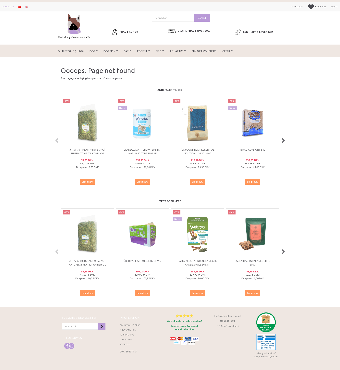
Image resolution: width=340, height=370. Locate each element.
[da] (19, 6)
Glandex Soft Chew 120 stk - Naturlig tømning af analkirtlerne (143, 153)
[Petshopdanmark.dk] (74, 26)
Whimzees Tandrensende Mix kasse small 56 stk (198, 262)
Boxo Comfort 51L (252, 149)
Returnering (127, 335)
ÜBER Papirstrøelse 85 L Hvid (142, 260)
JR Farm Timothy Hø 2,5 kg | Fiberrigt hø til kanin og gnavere (87, 153)
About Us (124, 344)
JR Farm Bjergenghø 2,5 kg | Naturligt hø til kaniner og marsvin (87, 264)
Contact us (8, 7)
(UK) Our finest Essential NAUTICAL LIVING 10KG (197, 151)
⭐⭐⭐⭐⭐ (184, 316)
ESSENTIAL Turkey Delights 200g (252, 262)
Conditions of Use (130, 325)
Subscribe (101, 326)
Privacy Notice (128, 330)
